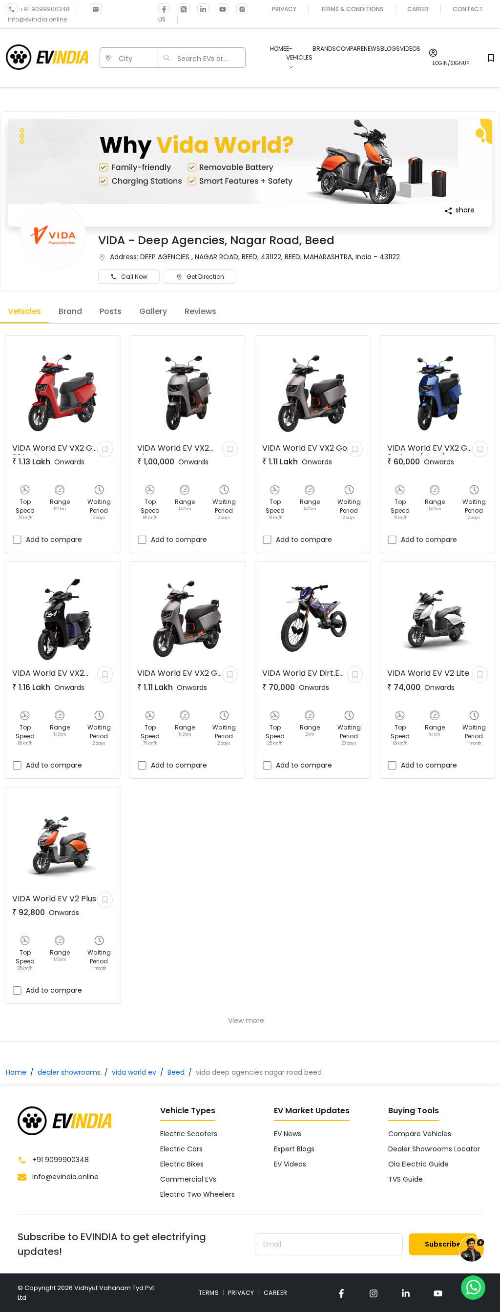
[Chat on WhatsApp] (473, 1287)
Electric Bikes (182, 1164)
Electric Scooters (188, 1134)
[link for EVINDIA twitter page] (179, 9)
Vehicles (24, 311)
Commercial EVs (188, 1179)
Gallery (153, 311)
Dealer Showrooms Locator (434, 1149)
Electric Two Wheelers (197, 1194)
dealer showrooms (69, 1072)
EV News (287, 1134)
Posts (111, 311)
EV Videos (290, 1164)
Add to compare (54, 539)
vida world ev (134, 1072)
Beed (176, 1072)
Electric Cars (181, 1149)
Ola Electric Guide (418, 1164)
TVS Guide (405, 1179)
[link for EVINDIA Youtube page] (219, 9)
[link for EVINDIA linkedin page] (199, 9)
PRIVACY (241, 1293)
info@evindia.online (37, 19)
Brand (70, 311)
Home (16, 1072)
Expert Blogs (294, 1149)
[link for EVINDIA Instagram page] (238, 9)
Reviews (200, 311)
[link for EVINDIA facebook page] (164, 8)
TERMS (209, 1293)
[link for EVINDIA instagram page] (373, 1293)
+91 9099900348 (45, 9)
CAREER (276, 1293)
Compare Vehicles (419, 1134)
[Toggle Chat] (471, 1250)
